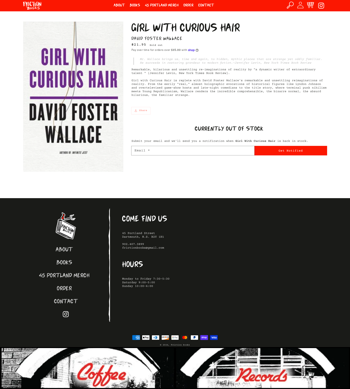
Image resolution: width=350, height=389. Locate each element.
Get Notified (291, 151)
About (64, 250)
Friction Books (180, 345)
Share (143, 110)
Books (64, 263)
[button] (290, 5)
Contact (66, 302)
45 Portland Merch (64, 276)
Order (64, 289)
